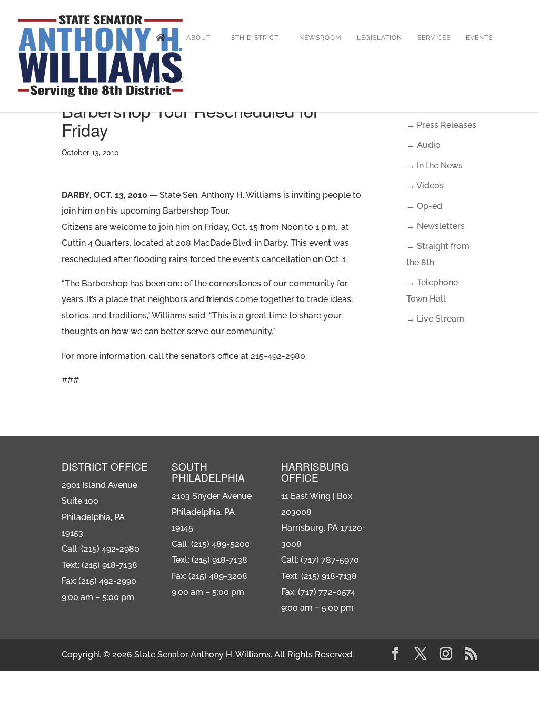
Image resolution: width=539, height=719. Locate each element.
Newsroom (320, 38)
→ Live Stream (435, 319)
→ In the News (434, 166)
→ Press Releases (441, 125)
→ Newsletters (435, 226)
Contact (172, 79)
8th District (254, 38)
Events (479, 38)
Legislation (379, 38)
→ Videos (425, 186)
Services (434, 38)
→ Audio (423, 145)
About (198, 38)
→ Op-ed (424, 206)
